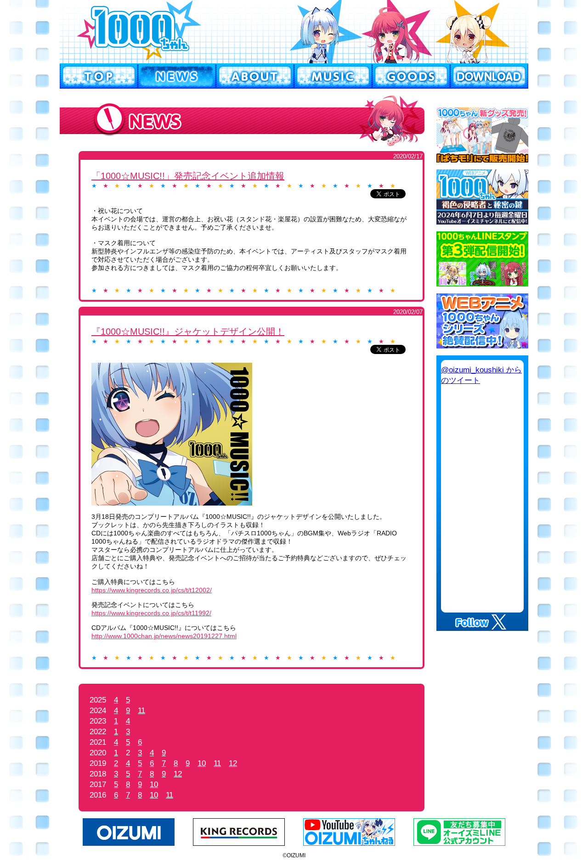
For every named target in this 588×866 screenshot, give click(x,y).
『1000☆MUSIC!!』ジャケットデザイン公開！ (187, 331)
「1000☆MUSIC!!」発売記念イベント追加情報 (187, 176)
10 (202, 763)
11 (141, 710)
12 (233, 763)
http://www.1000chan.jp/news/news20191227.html (164, 636)
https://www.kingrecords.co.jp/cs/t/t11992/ (151, 613)
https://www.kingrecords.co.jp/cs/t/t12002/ (151, 590)
